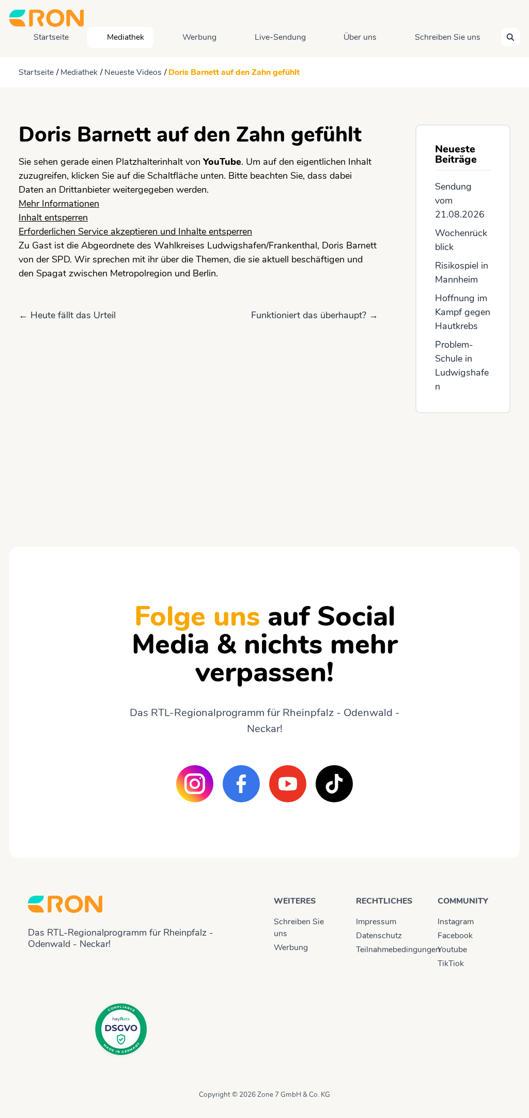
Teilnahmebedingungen (387, 949)
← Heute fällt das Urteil (67, 315)
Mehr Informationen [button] (59, 203)
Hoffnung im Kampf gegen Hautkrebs (462, 312)
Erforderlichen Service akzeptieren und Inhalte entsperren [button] (135, 231)
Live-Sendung (280, 37)
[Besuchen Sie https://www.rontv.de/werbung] (462, 470)
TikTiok (451, 963)
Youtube (452, 949)
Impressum (376, 921)
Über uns (360, 37)
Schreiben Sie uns (447, 37)
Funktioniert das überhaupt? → (314, 315)
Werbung (199, 37)
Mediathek (125, 37)
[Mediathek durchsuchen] (510, 37)
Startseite (51, 37)
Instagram (456, 921)
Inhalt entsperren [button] (53, 217)
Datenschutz (379, 935)
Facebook (455, 935)
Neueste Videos (133, 72)
